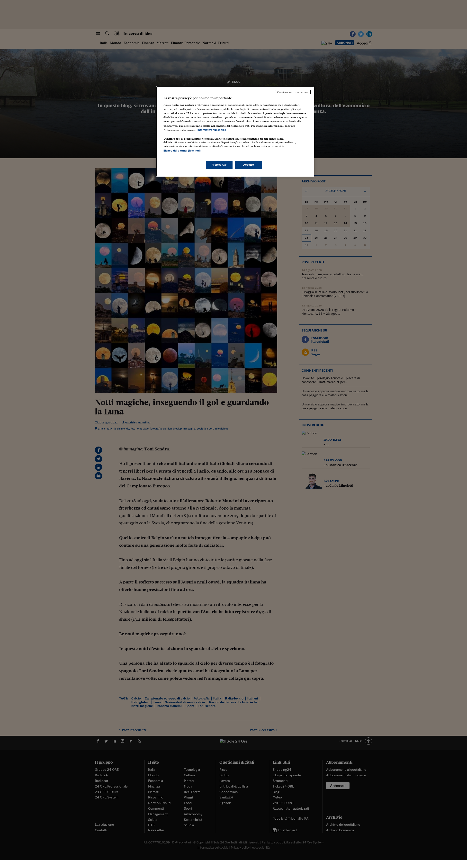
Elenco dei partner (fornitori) (182, 150)
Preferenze (219, 164)
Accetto (248, 164)
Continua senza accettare (292, 92)
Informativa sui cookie (212, 129)
